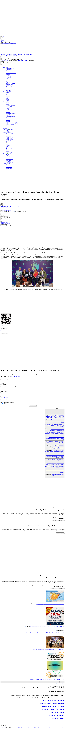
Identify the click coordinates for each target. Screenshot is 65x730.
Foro (4, 55)
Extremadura (8, 114)
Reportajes (8, 164)
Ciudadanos (8, 144)
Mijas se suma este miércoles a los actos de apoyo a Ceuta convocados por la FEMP (54, 421)
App (7, 55)
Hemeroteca (31, 60)
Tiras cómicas (9, 168)
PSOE (7, 151)
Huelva (7, 97)
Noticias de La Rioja (57, 712)
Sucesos (7, 154)
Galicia (7, 115)
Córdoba (8, 94)
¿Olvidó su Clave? (4, 397)
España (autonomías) (10, 124)
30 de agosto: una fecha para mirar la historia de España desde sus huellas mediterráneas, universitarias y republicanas (55, 416)
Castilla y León (9, 109)
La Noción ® (3, 727)
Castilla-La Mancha (10, 110)
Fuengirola (8, 75)
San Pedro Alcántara (13, 60)
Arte (7, 130)
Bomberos (8, 135)
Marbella (8, 79)
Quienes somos (24, 727)
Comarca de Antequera (10, 71)
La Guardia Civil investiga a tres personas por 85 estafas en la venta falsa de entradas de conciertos (54, 425)
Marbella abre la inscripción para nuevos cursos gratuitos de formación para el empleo (55, 464)
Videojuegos (8, 160)
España (4, 101)
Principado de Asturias (10, 105)
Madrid (2, 330)
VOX (7, 146)
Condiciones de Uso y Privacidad (53, 727)
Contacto (38, 727)
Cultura (7, 131)
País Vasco (8, 120)
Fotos (19, 60)
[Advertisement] (32, 9)
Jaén (7, 98)
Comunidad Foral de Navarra (12, 118)
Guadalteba (8, 76)
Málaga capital (9, 78)
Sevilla (7, 100)
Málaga (4, 67)
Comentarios (9, 210)
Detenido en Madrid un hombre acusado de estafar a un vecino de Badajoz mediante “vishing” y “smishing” (55, 456)
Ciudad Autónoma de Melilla (12, 123)
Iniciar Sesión (3, 41)
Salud (7, 155)
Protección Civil (9, 133)
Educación (8, 156)
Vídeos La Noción (4, 60)
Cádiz (7, 93)
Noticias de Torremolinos (56, 715)
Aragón (7, 104)
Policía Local (8, 136)
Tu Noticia (26, 60)
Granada (8, 96)
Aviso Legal (43, 727)
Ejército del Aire (9, 140)
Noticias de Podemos (57, 718)
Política (4, 143)
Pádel (2, 329)
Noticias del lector (9, 165)
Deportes (5, 128)
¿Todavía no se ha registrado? (6, 393)
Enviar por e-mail (4, 222)
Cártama (7, 70)
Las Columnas (9, 167)
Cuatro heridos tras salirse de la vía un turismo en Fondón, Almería (57, 429)
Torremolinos (8, 88)
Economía (5, 126)
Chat (2, 55)
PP (6, 149)
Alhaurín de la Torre (10, 68)
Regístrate (3, 40)
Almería (7, 92)
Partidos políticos (9, 152)
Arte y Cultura (6, 129)
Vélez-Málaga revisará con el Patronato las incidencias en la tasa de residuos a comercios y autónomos (54, 433)
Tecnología (8, 161)
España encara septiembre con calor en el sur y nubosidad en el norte (56, 447)
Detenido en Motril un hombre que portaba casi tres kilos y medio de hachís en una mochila (55, 471)
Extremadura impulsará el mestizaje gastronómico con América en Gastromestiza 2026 (55, 438)
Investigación (8, 157)
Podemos (8, 145)
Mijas (7, 81)
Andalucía (5, 91)
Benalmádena (9, 69)
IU (6, 147)
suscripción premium (19, 372)
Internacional (8, 125)
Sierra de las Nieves (10, 86)
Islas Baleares (9, 106)
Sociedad (5, 153)
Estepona (8, 74)
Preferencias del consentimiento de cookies (14, 728)
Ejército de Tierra (9, 141)
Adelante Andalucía (10, 148)
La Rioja (8, 121)
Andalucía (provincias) (10, 102)
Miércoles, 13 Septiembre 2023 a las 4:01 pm (10, 207)
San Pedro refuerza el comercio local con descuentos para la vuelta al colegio (55, 460)
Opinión (5, 163)
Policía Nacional (9, 137)
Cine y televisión (9, 162)
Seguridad (5, 132)
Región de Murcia (9, 117)
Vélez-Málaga (9, 90)
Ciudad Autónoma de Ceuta (11, 122)
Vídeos (21, 60)
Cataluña (8, 112)
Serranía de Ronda (10, 85)
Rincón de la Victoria (10, 83)
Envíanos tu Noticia (32, 727)
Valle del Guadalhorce (10, 89)
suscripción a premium (15, 376)
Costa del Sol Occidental (11, 73)
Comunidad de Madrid (10, 116)
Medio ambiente (9, 159)
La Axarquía (8, 77)
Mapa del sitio (18, 727)
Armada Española (9, 139)
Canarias (8, 107)
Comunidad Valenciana (10, 113)
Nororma (8, 82)
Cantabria (8, 108)
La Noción (3, 54)
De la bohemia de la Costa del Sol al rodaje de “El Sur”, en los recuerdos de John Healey (54, 442)
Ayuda (13, 727)
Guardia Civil (9, 138)
